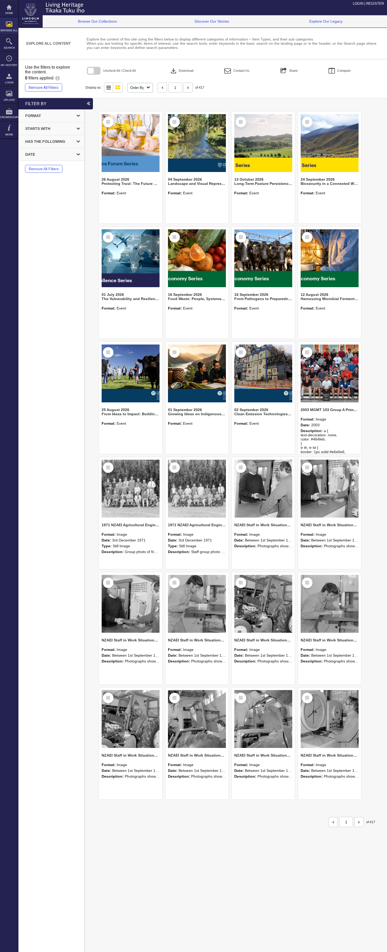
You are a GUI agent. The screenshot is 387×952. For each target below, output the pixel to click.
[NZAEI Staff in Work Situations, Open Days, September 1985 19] (131, 719)
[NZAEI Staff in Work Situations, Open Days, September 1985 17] (263, 719)
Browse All (9, 30)
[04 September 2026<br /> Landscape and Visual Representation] (197, 143)
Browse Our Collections (97, 21)
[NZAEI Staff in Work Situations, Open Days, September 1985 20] (330, 604)
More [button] (9, 134)
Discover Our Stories (212, 21)
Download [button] (182, 71)
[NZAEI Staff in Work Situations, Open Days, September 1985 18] (197, 719)
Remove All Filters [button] (43, 87)
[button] (237, 71)
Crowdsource (9, 117)
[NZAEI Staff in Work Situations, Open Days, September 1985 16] (330, 719)
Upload (9, 99)
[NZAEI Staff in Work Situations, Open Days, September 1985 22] (197, 604)
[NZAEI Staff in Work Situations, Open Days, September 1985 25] (263, 489)
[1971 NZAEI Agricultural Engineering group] (131, 489)
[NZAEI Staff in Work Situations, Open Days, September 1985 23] (131, 604)
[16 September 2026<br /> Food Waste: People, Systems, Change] (197, 258)
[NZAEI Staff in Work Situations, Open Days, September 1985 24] (330, 489)
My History (9, 65)
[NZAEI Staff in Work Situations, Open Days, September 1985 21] (263, 604)
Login (9, 82)
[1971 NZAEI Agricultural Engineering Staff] (197, 489)
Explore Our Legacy (326, 21)
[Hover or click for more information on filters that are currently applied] (57, 78)
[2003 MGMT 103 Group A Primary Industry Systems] (330, 373)
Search (9, 47)
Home (9, 13)
